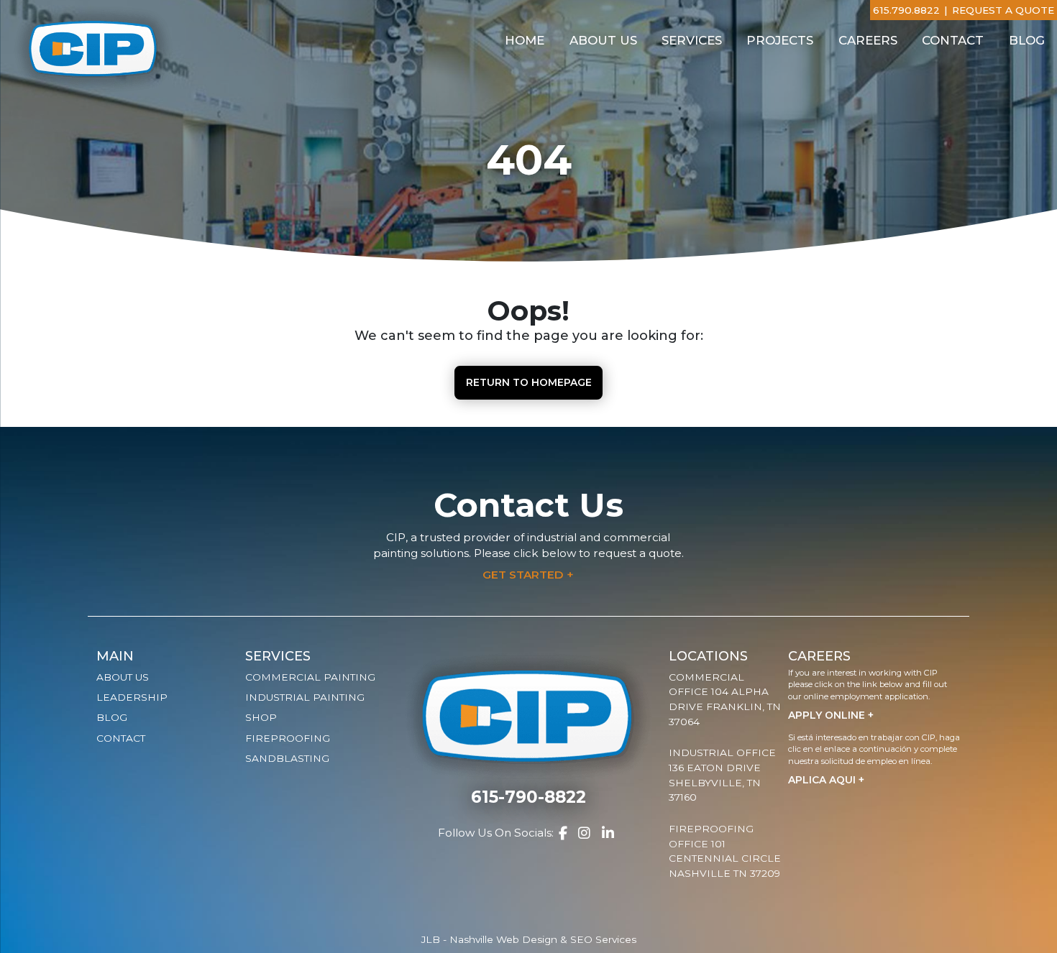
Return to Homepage (529, 382)
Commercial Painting (310, 677)
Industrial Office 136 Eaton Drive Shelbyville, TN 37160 (722, 775)
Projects (779, 40)
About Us (603, 40)
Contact (953, 40)
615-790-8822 (528, 797)
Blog (1027, 40)
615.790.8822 (906, 10)
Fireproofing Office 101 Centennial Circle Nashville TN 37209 (725, 851)
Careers (867, 40)
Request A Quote (1003, 10)
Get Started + (528, 574)
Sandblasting (287, 758)
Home (524, 40)
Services (692, 40)
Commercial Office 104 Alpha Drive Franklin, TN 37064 (725, 699)
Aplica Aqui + (826, 780)
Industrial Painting (305, 697)
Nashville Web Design (503, 939)
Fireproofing (287, 738)
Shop (261, 717)
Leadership (132, 697)
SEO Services (603, 939)
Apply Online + (831, 715)
